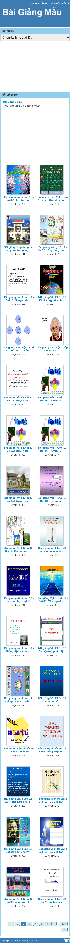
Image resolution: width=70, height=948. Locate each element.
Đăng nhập (55, 3)
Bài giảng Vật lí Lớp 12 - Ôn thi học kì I (52, 700)
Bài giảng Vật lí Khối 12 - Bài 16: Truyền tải (19, 399)
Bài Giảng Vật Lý (12, 101)
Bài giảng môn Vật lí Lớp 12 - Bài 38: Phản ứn (53, 349)
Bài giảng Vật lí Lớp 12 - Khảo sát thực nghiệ (19, 600)
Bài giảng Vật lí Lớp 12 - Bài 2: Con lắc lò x (52, 900)
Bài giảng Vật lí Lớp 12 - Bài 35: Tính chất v (19, 850)
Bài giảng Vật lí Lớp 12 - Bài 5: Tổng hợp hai (52, 750)
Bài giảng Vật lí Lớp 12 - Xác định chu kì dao (52, 549)
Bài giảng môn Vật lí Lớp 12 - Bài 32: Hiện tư (19, 750)
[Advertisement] (35, 67)
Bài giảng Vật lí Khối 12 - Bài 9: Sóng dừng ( (19, 900)
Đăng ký (44, 3)
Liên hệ (65, 3)
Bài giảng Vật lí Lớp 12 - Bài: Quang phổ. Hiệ (52, 650)
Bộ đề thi (11, 946)
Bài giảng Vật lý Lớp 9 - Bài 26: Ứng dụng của (52, 249)
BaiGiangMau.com (25, 941)
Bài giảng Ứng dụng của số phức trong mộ (19, 249)
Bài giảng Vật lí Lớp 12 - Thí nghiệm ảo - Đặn (19, 700)
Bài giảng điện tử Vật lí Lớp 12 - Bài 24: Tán (53, 800)
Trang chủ (34, 3)
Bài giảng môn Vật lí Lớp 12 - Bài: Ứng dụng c (53, 198)
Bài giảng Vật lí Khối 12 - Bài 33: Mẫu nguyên (19, 549)
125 (64, 924)
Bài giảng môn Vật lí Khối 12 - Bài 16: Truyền (19, 349)
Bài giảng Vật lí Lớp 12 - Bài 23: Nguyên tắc (19, 299)
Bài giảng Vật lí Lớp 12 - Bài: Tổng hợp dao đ (19, 800)
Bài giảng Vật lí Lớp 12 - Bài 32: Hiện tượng (19, 198)
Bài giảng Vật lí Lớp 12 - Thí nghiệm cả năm (19, 650)
